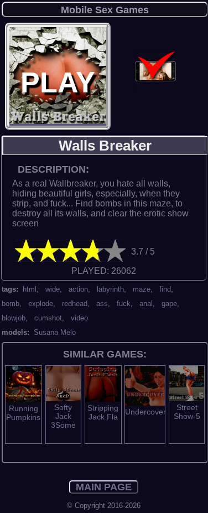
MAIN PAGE (103, 487)
